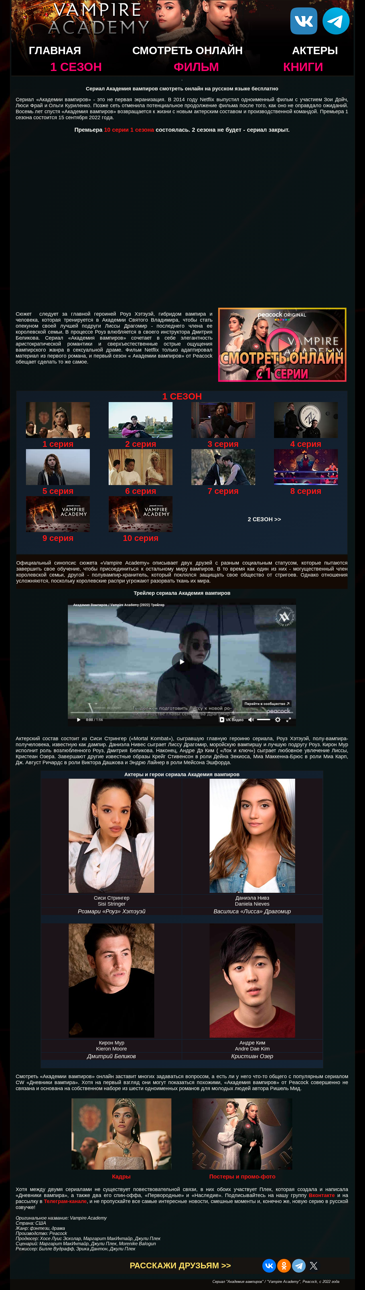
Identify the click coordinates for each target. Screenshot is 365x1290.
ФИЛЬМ (196, 67)
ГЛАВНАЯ (55, 50)
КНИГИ (303, 67)
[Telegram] (299, 1266)
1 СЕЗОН (76, 67)
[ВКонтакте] (269, 1266)
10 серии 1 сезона (130, 130)
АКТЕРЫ (315, 50)
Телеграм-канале (65, 1201)
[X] (314, 1266)
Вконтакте (322, 1195)
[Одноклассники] (284, 1266)
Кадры (121, 1176)
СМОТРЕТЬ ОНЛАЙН (187, 50)
